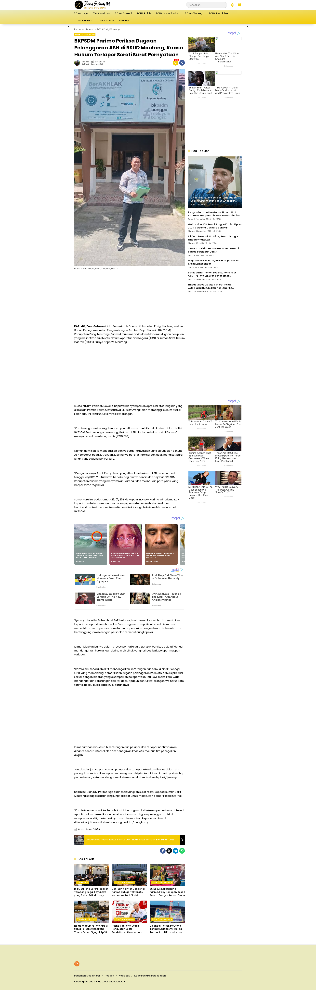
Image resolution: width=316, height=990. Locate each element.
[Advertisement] (57, 73)
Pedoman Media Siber (87, 975)
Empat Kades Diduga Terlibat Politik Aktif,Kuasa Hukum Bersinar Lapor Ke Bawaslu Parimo (210, 286)
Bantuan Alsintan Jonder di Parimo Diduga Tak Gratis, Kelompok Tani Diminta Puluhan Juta (128, 892)
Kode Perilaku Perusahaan (150, 975)
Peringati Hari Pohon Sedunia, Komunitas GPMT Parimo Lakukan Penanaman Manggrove (212, 274)
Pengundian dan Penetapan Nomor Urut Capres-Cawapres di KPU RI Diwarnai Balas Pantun (214, 214)
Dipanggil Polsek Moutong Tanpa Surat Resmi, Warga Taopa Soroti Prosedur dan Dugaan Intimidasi (166, 929)
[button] (224, 5)
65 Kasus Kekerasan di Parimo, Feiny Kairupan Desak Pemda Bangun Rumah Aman (167, 892)
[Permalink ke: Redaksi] (78, 63)
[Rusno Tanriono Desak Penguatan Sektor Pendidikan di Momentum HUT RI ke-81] (129, 912)
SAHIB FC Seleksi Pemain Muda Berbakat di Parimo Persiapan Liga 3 (213, 250)
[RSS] (76, 963)
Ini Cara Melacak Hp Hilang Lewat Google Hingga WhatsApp (213, 238)
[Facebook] (163, 851)
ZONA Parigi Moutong (85, 34)
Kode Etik (124, 975)
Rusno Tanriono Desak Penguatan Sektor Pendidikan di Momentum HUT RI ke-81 (127, 929)
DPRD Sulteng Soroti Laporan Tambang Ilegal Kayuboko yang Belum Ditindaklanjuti (91, 892)
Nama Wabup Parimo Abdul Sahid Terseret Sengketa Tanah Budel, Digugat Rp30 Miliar (91, 929)
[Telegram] (175, 851)
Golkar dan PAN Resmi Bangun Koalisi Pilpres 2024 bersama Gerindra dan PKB (215, 226)
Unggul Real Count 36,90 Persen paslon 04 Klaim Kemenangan (213, 262)
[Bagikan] (182, 63)
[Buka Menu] (240, 5)
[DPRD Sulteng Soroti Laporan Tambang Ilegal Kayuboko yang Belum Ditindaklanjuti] (91, 875)
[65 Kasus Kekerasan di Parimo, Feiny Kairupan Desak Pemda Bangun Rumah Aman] (167, 875)
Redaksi (85, 62)
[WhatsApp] (182, 851)
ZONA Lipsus (82, 882)
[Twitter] (169, 851)
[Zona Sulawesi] (99, 4)
